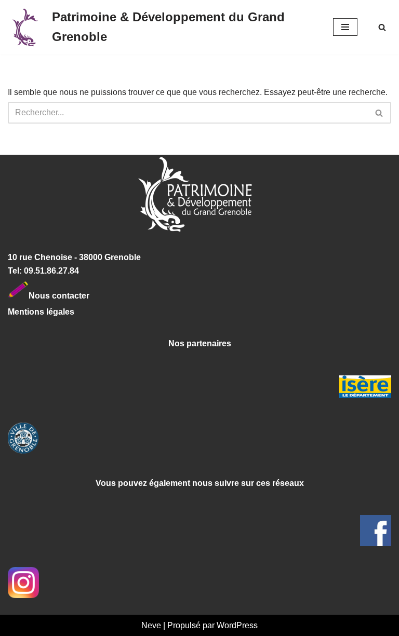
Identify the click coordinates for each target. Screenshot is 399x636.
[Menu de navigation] (345, 27)
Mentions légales (41, 311)
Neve (151, 625)
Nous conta (51, 295)
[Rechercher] (382, 27)
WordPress (237, 625)
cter (81, 295)
